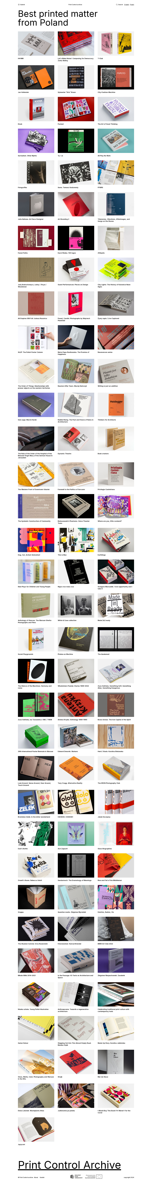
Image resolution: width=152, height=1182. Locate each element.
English (126, 4)
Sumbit (42, 1177)
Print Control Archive (69, 1164)
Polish (132, 4)
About (36, 1177)
